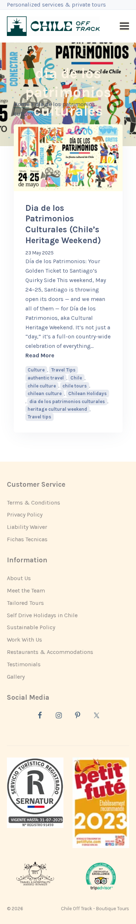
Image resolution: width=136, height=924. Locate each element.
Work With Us (24, 639)
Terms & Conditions (33, 502)
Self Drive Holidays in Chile (42, 615)
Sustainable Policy (31, 627)
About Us (19, 578)
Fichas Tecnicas (27, 539)
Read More (68, 355)
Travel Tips (63, 370)
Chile (76, 378)
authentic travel (46, 378)
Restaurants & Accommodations (50, 651)
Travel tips (39, 416)
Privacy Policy (24, 514)
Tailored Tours (25, 602)
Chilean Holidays (87, 393)
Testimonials (24, 664)
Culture (36, 370)
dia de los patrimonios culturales (67, 401)
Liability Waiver (27, 526)
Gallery (16, 676)
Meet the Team (26, 590)
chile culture (42, 386)
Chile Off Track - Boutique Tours (95, 908)
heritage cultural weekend (57, 409)
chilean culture (45, 393)
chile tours (74, 386)
